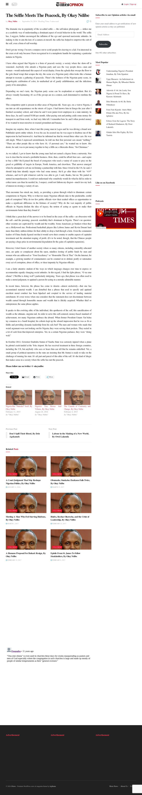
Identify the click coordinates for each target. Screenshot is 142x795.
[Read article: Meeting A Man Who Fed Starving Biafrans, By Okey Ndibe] (26, 503)
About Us (124, 786)
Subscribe (103, 44)
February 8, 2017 (58, 560)
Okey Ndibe (12, 21)
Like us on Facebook (105, 182)
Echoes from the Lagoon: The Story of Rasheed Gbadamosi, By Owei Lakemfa (120, 124)
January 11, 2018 (13, 487)
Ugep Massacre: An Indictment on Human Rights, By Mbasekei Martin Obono (120, 82)
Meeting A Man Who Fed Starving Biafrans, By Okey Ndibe (26, 518)
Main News (113, 786)
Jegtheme (53, 786)
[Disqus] (48, 606)
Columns (12, 474)
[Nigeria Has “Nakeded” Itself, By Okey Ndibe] (19, 397)
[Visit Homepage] (69, 4)
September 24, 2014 (29, 21)
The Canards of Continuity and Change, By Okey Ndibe (77, 407)
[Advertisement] (116, 158)
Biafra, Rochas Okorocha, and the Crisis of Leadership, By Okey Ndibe (70, 518)
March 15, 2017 (58, 487)
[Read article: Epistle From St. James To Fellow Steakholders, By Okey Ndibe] (71, 539)
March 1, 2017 (12, 523)
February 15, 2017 (14, 560)
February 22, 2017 (59, 523)
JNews (13, 786)
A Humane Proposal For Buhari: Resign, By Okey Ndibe (26, 555)
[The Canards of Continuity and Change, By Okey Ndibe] (77, 397)
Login (126, 4)
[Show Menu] (7, 4)
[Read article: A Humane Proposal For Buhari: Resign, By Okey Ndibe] (26, 539)
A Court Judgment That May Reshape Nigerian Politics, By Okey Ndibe (23, 481)
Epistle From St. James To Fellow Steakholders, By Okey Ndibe (65, 555)
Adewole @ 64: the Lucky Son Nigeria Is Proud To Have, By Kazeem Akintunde (118, 93)
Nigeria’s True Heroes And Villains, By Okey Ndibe (48, 407)
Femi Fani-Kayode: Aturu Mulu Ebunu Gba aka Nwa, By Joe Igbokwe (118, 112)
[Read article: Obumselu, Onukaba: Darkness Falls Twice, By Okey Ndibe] (71, 466)
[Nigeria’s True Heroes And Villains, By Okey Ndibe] (48, 397)
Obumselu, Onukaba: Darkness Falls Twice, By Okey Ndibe (70, 481)
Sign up (133, 4)
